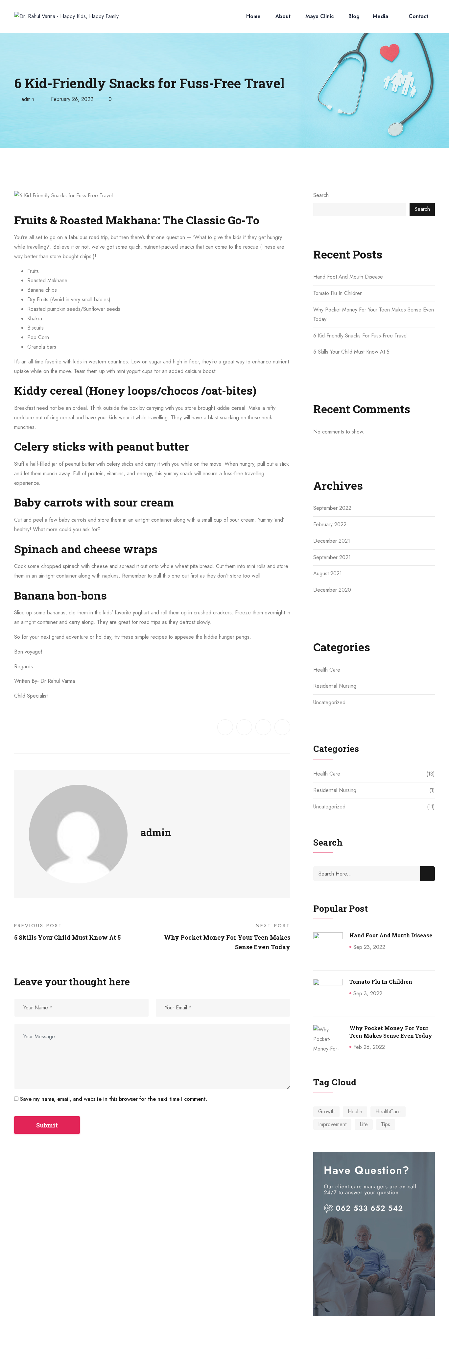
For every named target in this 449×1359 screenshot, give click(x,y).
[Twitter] (244, 727)
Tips (385, 1124)
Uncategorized (329, 702)
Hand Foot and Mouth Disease (348, 277)
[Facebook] (225, 727)
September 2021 (332, 557)
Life (364, 1124)
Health (355, 1111)
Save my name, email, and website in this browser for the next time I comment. (113, 1099)
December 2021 (331, 541)
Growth (326, 1111)
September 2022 (332, 508)
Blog (354, 16)
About (283, 16)
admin (27, 99)
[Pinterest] (282, 727)
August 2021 (327, 573)
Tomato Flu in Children (338, 293)
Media (380, 16)
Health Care (326, 670)
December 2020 (332, 590)
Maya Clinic (319, 16)
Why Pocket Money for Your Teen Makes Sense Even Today (390, 1032)
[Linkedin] (263, 727)
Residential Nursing (334, 686)
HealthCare (388, 1111)
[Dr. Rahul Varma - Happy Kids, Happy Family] (66, 16)
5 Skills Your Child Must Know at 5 (351, 352)
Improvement (332, 1124)
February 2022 (329, 524)
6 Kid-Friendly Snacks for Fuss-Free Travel (360, 335)
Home (253, 16)
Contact (418, 16)
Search (321, 195)
